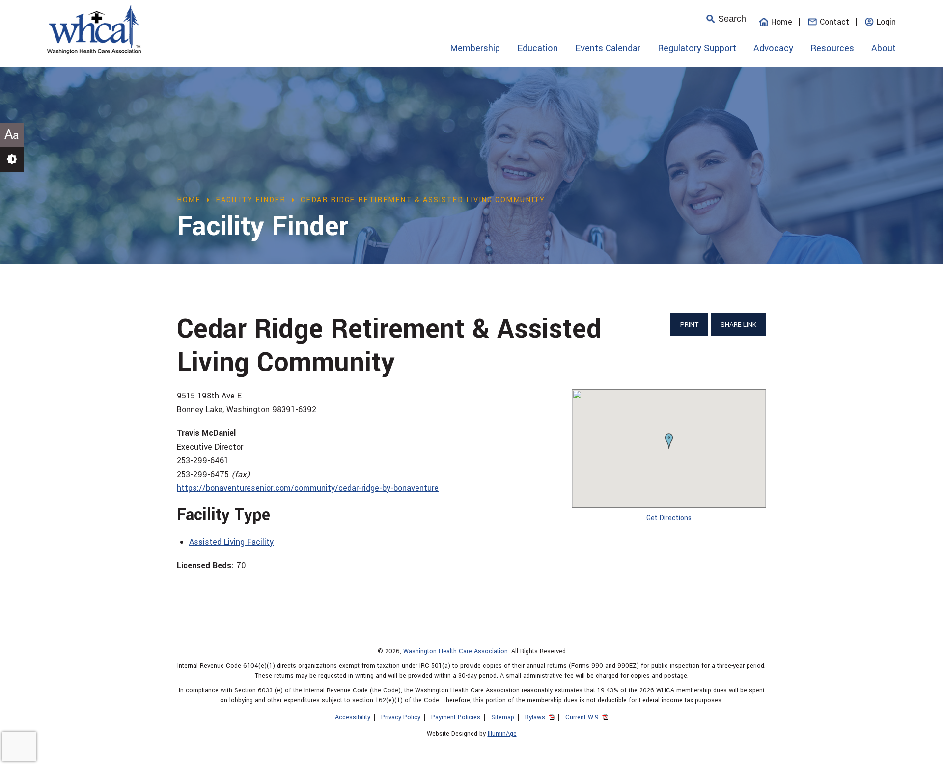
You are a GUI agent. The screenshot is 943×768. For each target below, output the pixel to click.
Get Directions (669, 518)
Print (689, 324)
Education (537, 48)
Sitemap (502, 717)
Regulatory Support (697, 48)
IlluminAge (502, 733)
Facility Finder (250, 200)
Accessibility (352, 717)
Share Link (738, 324)
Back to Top (921, 756)
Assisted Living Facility (231, 542)
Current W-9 (582, 717)
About (883, 48)
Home (781, 22)
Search (732, 19)
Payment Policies (455, 717)
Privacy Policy (400, 717)
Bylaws (535, 717)
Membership (475, 48)
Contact (834, 22)
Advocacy (773, 48)
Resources (832, 48)
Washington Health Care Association (455, 651)
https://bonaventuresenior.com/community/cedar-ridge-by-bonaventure (308, 488)
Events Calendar (607, 48)
